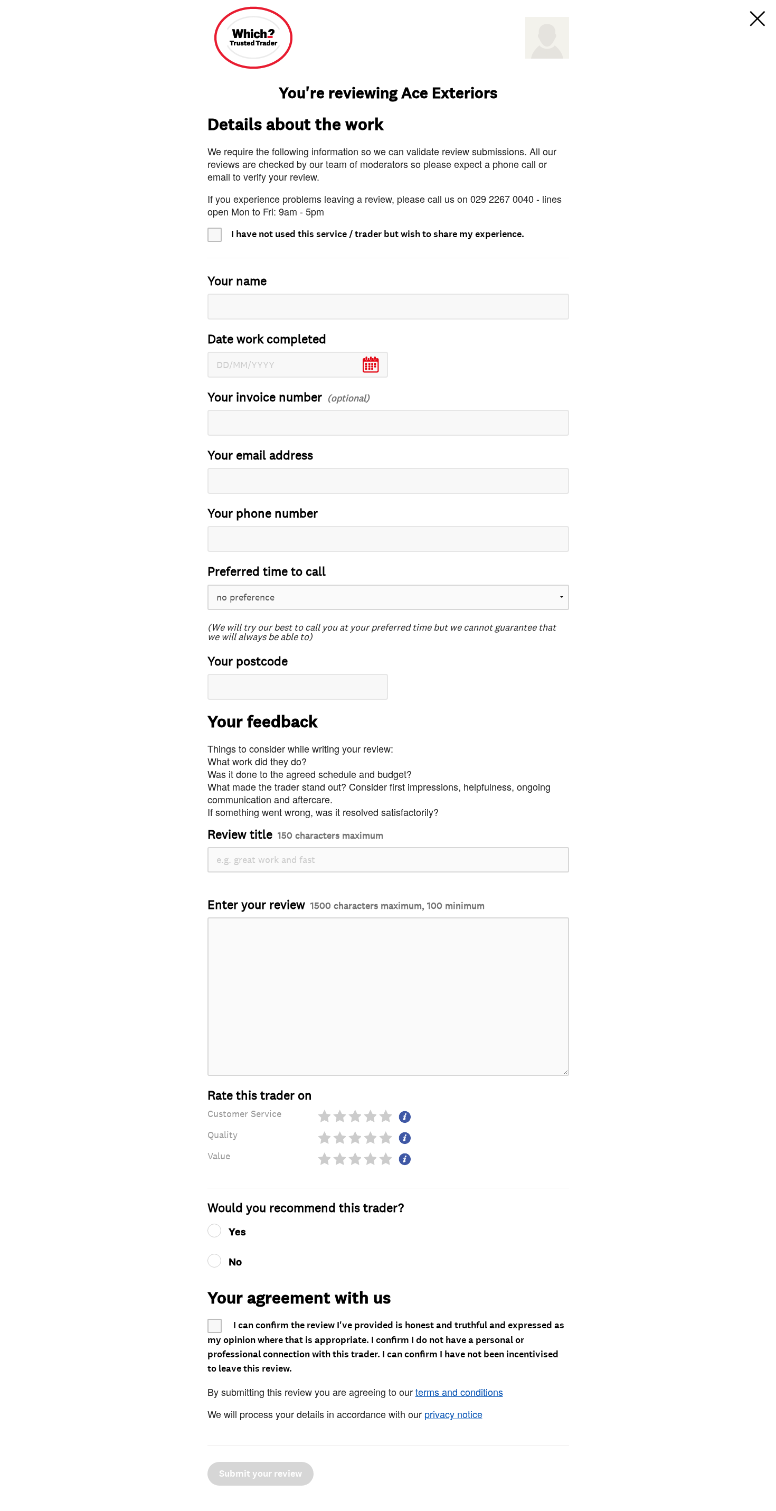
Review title (295, 835)
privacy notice (453, 1414)
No (235, 1262)
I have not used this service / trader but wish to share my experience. (377, 234)
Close (757, 18)
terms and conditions (459, 1392)
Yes (237, 1232)
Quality (222, 1135)
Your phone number (262, 513)
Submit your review (260, 1474)
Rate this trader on (259, 1095)
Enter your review (346, 905)
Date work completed (266, 339)
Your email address (260, 455)
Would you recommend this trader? (305, 1208)
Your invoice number (264, 397)
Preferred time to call (266, 572)
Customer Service (244, 1114)
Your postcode (247, 661)
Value (218, 1156)
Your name (237, 281)
